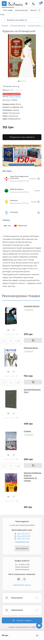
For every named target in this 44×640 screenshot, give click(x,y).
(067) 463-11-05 (23, 539)
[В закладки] (37, 635)
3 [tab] (23, 81)
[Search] (4, 20)
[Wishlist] (14, 330)
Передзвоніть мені (22, 542)
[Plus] (18, 341)
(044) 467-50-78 (23, 536)
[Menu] (4, 3)
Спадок (27, 431)
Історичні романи (34, 25)
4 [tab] (25, 81)
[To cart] (33, 340)
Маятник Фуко (31, 348)
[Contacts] (33, 3)
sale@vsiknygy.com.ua (22, 585)
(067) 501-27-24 (23, 534)
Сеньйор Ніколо (31, 306)
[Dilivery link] (38, 179)
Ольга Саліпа (15, 96)
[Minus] (3, 341)
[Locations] (26, 3)
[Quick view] (8, 330)
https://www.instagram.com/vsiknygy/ (24, 579)
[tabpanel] (22, 55)
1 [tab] (18, 81)
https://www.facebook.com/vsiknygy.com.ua (18, 579)
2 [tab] (21, 81)
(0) (12, 90)
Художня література (18, 25)
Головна (5, 25)
